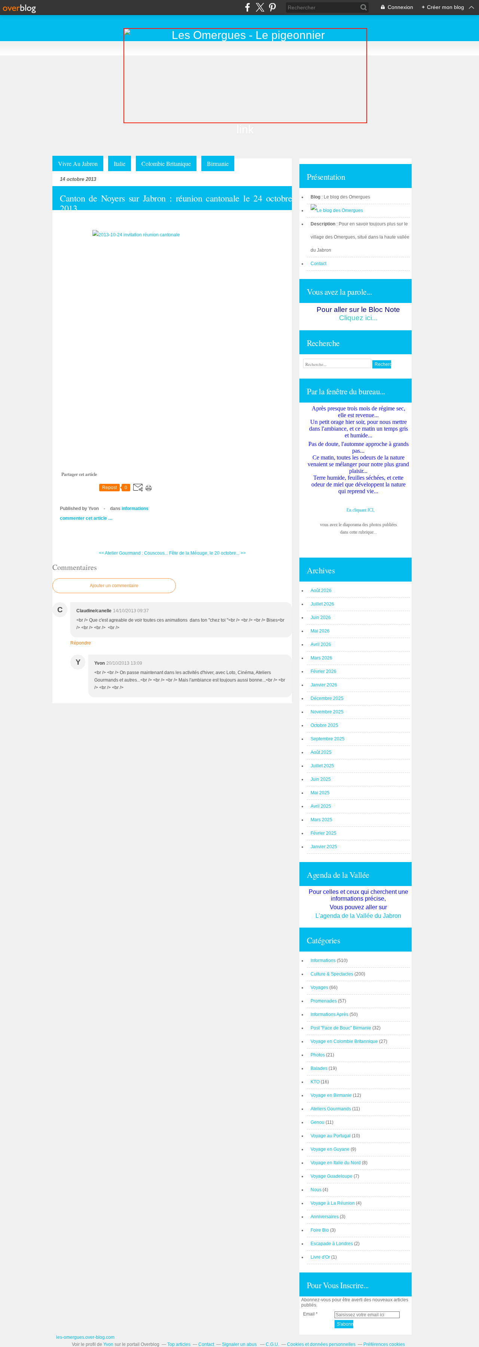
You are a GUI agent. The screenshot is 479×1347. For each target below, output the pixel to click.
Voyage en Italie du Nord (336, 1162)
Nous (316, 1189)
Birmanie (218, 163)
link (245, 129)
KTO (315, 1081)
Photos (318, 1055)
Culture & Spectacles (332, 974)
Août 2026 (321, 590)
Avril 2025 (321, 806)
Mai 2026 (320, 631)
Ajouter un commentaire (114, 585)
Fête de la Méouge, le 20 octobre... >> (207, 553)
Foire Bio (320, 1230)
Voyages (319, 987)
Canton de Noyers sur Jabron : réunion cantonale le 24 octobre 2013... (176, 203)
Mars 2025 (321, 819)
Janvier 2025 (324, 846)
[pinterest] (272, 7)
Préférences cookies (384, 1344)
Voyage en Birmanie (331, 1095)
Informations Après (329, 1014)
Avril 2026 (321, 644)
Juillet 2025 (322, 765)
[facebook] (247, 7)
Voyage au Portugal (331, 1135)
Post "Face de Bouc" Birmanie (341, 1028)
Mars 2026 (321, 658)
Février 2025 (323, 833)
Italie (119, 163)
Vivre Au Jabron (78, 163)
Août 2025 (321, 752)
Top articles (178, 1344)
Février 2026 (323, 671)
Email (309, 1314)
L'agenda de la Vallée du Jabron (358, 916)
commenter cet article (84, 518)
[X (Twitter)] (260, 7)
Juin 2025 (321, 779)
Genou (317, 1122)
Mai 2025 (320, 792)
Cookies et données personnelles (321, 1344)
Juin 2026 (321, 617)
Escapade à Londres (332, 1243)
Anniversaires (325, 1216)
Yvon (108, 1344)
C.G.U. (272, 1344)
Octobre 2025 (324, 725)
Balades (319, 1068)
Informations (135, 508)
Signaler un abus (240, 1344)
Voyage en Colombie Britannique (344, 1041)
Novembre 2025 (327, 712)
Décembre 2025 (327, 698)
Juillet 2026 (322, 604)
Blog (315, 197)
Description (323, 224)
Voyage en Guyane (330, 1149)
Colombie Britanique (166, 163)
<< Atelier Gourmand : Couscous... (133, 553)
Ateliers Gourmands (331, 1108)
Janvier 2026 (324, 685)
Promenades (324, 1001)
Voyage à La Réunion (333, 1203)
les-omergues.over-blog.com (85, 1337)
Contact (318, 263)
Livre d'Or (320, 1257)
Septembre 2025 (328, 738)
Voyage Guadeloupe (332, 1176)
